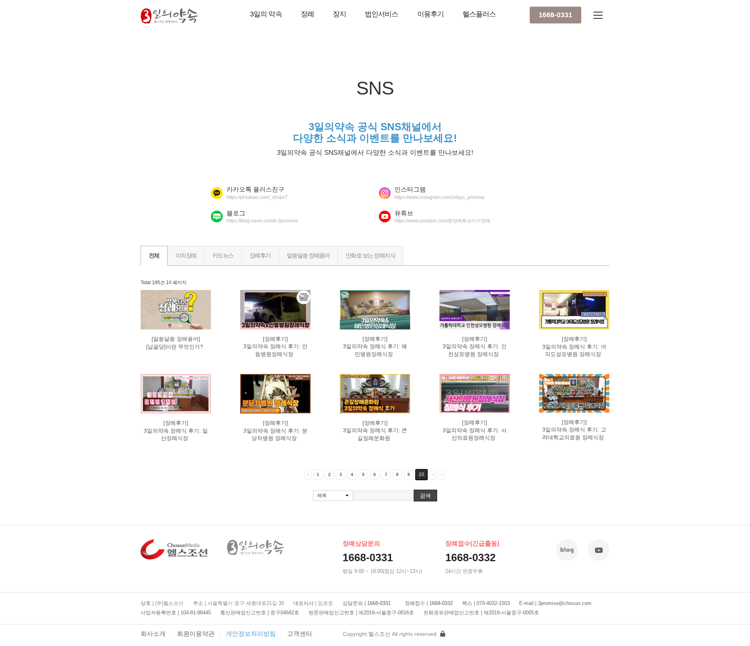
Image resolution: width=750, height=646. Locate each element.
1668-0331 (555, 15)
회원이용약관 (195, 633)
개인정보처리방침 (251, 633)
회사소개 (153, 633)
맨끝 (441, 475)
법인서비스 (381, 14)
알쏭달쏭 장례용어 (308, 255)
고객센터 (299, 633)
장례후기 (260, 255)
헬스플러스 (479, 14)
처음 (307, 475)
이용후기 (430, 14)
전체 (154, 255)
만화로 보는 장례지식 (370, 255)
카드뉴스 (223, 255)
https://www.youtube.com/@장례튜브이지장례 (442, 221)
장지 (339, 14)
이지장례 (185, 255)
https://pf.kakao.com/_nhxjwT (257, 197)
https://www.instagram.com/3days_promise (440, 197)
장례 (307, 14)
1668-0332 (470, 558)
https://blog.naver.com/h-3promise (262, 221)
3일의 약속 (266, 14)
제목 (322, 495)
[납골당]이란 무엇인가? (175, 347)
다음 (432, 475)
